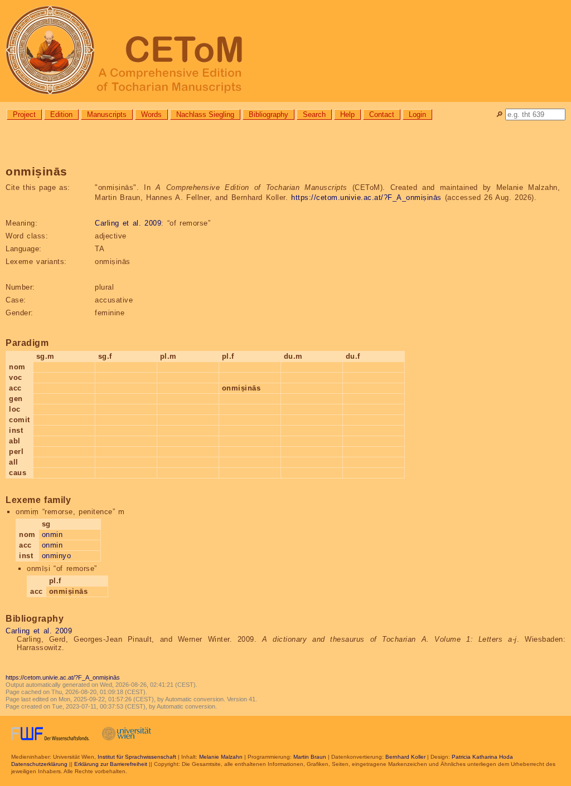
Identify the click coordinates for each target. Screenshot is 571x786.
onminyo (56, 555)
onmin (52, 534)
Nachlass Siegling (205, 114)
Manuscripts (107, 114)
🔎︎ (499, 114)
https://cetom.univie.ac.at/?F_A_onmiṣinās (366, 197)
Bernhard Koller (405, 757)
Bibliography (268, 114)
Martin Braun (309, 757)
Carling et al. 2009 (128, 223)
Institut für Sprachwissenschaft (137, 757)
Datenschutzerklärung (39, 764)
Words (151, 114)
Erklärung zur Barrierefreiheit (110, 764)
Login (417, 114)
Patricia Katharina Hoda (482, 757)
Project (24, 114)
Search (314, 114)
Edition (61, 114)
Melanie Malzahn (221, 757)
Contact (381, 114)
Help (347, 114)
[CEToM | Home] (285, 51)
